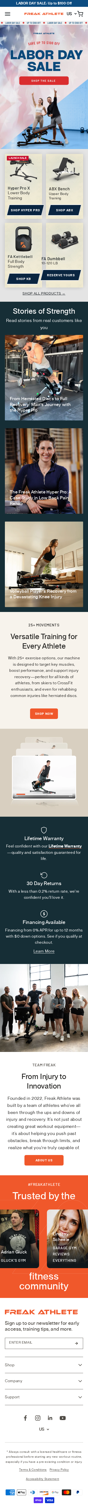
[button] (7, 13)
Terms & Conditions (33, 1469)
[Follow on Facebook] (25, 1418)
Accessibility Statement (42, 1479)
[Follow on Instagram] (37, 1418)
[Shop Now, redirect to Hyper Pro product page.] (44, 85)
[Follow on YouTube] (62, 1418)
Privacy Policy (59, 1469)
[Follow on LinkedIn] (50, 1418)
